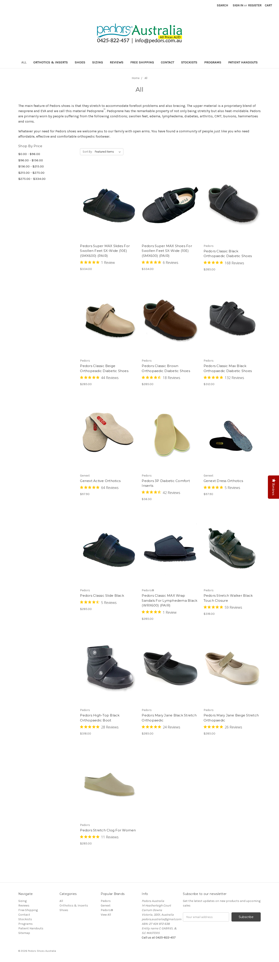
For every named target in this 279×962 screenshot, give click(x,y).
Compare (107, 203)
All (23, 62)
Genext (106, 905)
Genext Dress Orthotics (223, 481)
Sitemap (24, 933)
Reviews (116, 62)
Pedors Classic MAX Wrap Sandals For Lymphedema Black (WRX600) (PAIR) (169, 600)
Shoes (80, 62)
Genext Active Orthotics (100, 481)
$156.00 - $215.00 (31, 166)
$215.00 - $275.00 (31, 173)
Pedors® (107, 910)
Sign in (238, 5)
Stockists (189, 62)
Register (255, 5)
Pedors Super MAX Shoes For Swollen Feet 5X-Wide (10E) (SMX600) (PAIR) (167, 251)
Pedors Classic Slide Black (102, 595)
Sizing (97, 62)
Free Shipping (142, 62)
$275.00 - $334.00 (32, 179)
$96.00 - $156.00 (30, 160)
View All (106, 915)
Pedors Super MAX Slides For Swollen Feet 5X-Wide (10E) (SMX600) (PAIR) (105, 251)
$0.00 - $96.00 (29, 154)
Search (222, 5)
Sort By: (87, 151)
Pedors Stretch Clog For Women (108, 830)
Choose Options (108, 211)
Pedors (106, 901)
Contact (167, 62)
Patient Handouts (243, 62)
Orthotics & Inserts (50, 62)
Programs (212, 62)
